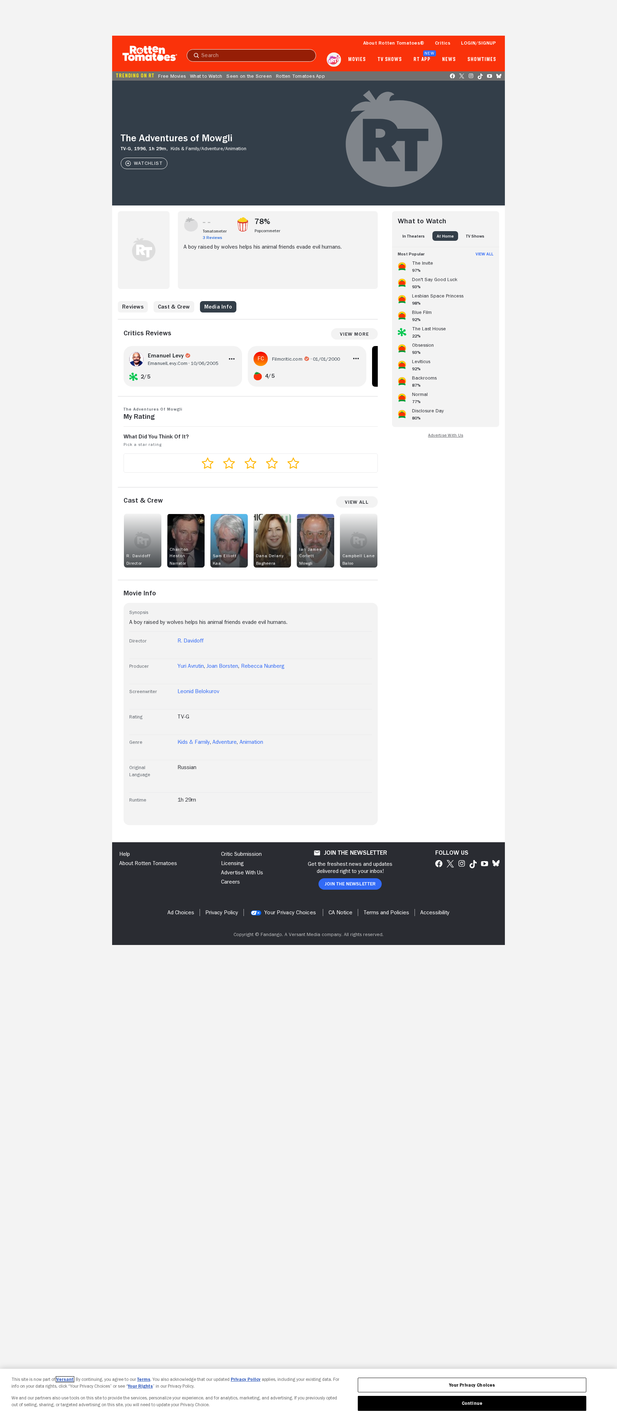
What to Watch (206, 75)
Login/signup (478, 42)
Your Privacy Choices (290, 912)
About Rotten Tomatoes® (394, 42)
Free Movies (172, 75)
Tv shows (389, 59)
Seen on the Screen (249, 75)
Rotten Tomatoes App (300, 75)
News (449, 59)
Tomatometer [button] (215, 231)
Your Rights (140, 1386)
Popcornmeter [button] (267, 231)
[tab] (413, 236)
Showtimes (481, 59)
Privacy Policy (246, 1379)
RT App (421, 59)
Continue (472, 1403)
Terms (143, 1379)
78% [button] (263, 221)
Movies (357, 59)
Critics (442, 42)
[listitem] (445, 265)
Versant (65, 1379)
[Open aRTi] (334, 59)
